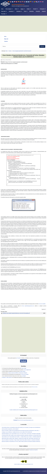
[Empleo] (30, 9)
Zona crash (3, 11)
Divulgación (42, 8)
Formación (38, 11)
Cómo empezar (8, 8)
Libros (16, 8)
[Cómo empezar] (12, 9)
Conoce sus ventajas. (25, 374)
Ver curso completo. (42, 303)
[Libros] (17, 9)
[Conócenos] (21, 11)
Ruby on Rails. (23, 368)
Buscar (42, 46)
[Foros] (26, 11)
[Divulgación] (45, 9)
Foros (25, 11)
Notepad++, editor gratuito (7, 377)
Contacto (6, 41)
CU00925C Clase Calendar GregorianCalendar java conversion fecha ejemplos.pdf (16, 313)
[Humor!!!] (37, 9)
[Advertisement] (23, 24)
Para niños (3, 13)
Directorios (31, 11)
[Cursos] (24, 9)
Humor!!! (34, 8)
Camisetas (11, 11)
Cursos (22, 8)
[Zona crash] (6, 11)
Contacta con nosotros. (33, 449)
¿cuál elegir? (24, 375)
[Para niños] (6, 14)
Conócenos (18, 11)
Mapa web (6, 38)
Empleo (28, 8)
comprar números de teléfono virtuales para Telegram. (17, 372)
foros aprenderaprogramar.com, (28, 305)
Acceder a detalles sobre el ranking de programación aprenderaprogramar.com (23, 409)
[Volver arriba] (45, 472)
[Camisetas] (13, 11)
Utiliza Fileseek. (23, 371)
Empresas (44, 11)
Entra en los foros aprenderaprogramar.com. (23, 420)
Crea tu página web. (27, 369)
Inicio (2, 8)
